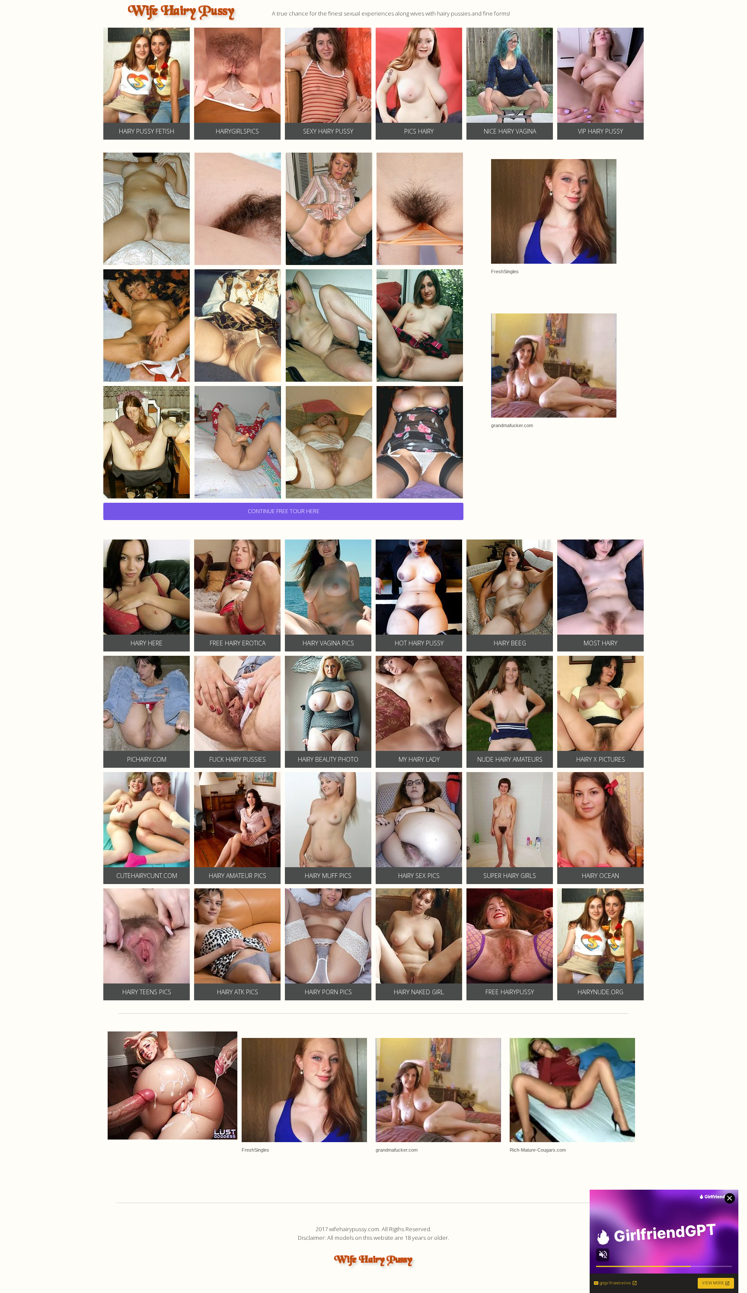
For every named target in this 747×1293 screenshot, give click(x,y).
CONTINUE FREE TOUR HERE (283, 511)
